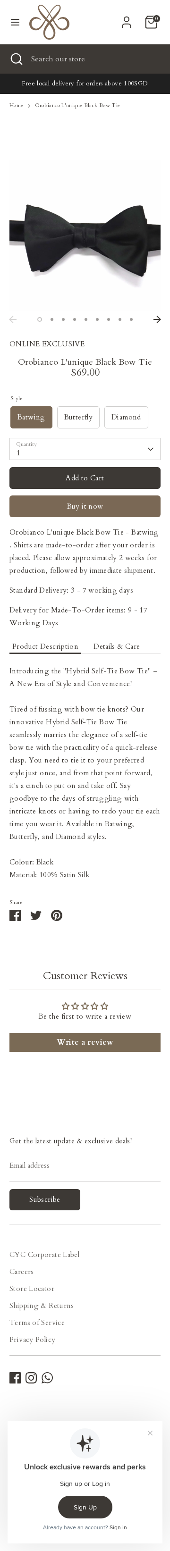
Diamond (126, 417)
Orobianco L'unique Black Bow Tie (77, 105)
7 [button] (108, 319)
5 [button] (86, 319)
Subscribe (44, 1199)
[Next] (157, 319)
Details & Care (117, 646)
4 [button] (74, 319)
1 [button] (39, 319)
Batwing (31, 417)
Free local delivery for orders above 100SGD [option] (85, 83)
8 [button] (120, 319)
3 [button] (63, 319)
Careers (21, 1271)
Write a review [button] (85, 1042)
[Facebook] (15, 1377)
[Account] (126, 19)
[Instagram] (31, 1377)
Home (16, 105)
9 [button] (131, 319)
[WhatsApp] (47, 1377)
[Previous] (12, 319)
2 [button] (52, 319)
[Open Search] (15, 59)
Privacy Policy (32, 1339)
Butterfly (78, 417)
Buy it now (85, 506)
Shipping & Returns (41, 1305)
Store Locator (31, 1288)
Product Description (45, 646)
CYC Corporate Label (44, 1254)
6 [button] (97, 319)
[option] (85, 235)
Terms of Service (37, 1322)
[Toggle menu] (15, 22)
